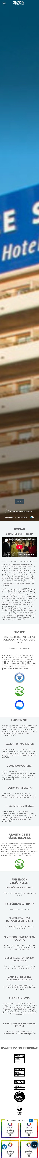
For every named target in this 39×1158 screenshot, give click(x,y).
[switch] (31, 517)
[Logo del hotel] (18, 3)
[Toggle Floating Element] (4, 1146)
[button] (31, 1120)
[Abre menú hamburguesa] (4, 3)
